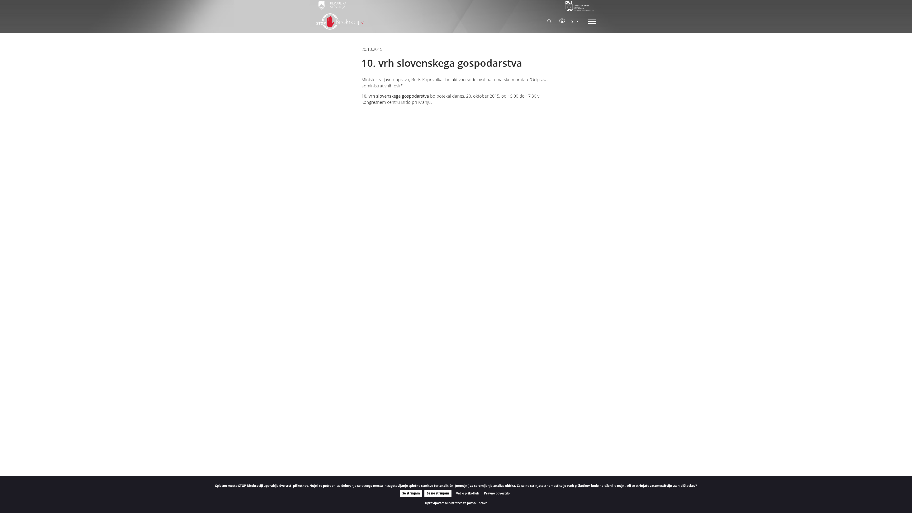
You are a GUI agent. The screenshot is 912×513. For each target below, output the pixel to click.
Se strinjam (411, 493)
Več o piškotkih (467, 493)
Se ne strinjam (438, 493)
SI (573, 21)
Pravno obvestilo (497, 493)
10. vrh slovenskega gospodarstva (395, 96)
